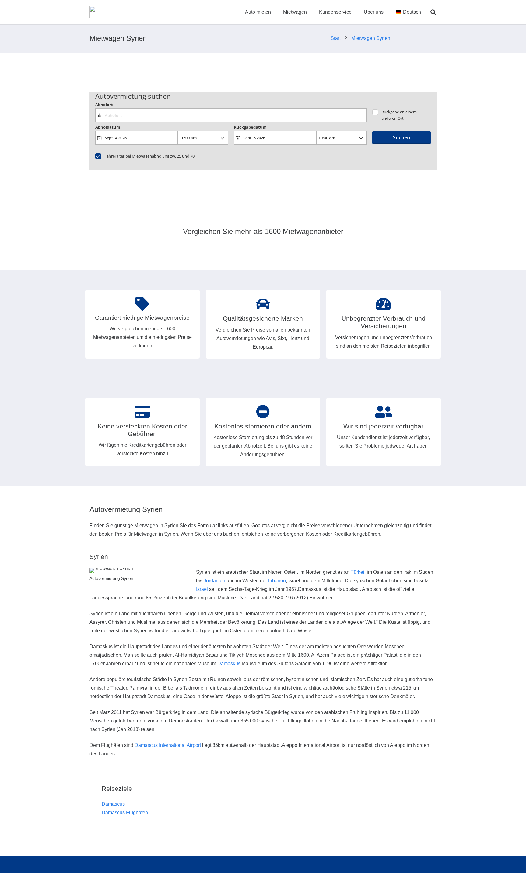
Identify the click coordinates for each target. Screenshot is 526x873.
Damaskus (228, 663)
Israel (202, 589)
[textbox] (230, 115)
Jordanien (214, 580)
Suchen (401, 137)
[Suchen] (433, 12)
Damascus (113, 804)
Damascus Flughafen (125, 812)
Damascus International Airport (168, 745)
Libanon (277, 580)
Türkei (357, 572)
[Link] (106, 12)
